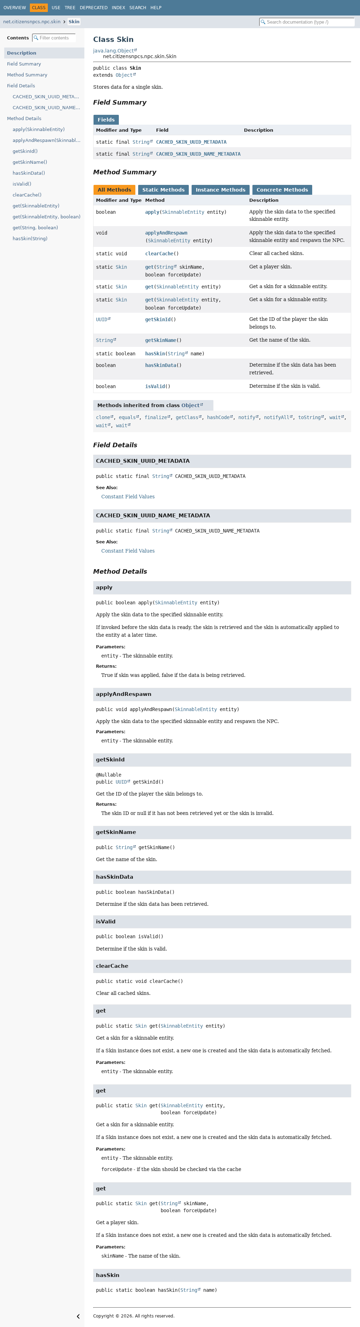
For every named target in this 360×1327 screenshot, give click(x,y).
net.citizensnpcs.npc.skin (31, 21)
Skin (74, 21)
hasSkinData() (29, 173)
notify (246, 417)
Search (137, 7)
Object (124, 75)
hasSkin (155, 353)
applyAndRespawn (166, 233)
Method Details (24, 118)
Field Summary (24, 64)
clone (103, 417)
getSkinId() (25, 151)
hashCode (218, 417)
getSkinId (158, 319)
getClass (187, 417)
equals (127, 417)
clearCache (159, 253)
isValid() (22, 184)
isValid (155, 386)
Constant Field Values (128, 496)
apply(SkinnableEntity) (39, 129)
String (141, 142)
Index (118, 7)
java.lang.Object (113, 51)
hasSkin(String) (30, 238)
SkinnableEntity (183, 212)
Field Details (21, 85)
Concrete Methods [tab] (282, 190)
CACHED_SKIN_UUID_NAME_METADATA (48, 107)
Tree (70, 7)
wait (335, 417)
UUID (101, 319)
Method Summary (27, 74)
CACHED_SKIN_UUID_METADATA (48, 96)
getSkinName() (30, 162)
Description (21, 53)
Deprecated (94, 7)
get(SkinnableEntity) (36, 205)
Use (56, 7)
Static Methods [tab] (163, 190)
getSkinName (160, 340)
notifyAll (276, 417)
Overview (15, 7)
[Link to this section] (151, 102)
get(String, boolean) (35, 227)
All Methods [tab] (114, 190)
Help (155, 7)
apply (152, 212)
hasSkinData (160, 365)
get (149, 267)
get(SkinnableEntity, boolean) (47, 216)
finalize (155, 417)
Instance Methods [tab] (220, 190)
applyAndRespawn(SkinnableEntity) (48, 140)
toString (309, 417)
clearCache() (27, 195)
